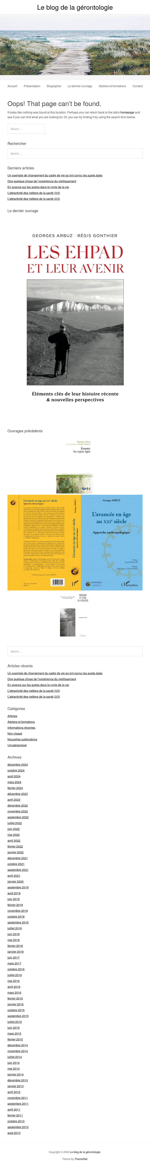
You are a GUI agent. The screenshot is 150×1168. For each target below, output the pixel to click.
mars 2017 (14, 963)
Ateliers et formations (112, 86)
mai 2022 (14, 835)
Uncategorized (17, 745)
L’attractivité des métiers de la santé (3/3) (34, 193)
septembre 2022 (18, 817)
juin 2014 (14, 1063)
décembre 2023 (18, 794)
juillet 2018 (15, 928)
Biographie (54, 86)
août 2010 (14, 1133)
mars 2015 (14, 1033)
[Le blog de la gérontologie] (75, 72)
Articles (12, 716)
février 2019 (15, 905)
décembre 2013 (18, 1080)
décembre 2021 (18, 858)
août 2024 (14, 776)
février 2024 (15, 788)
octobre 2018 (16, 916)
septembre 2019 (18, 887)
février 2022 (15, 846)
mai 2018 (14, 940)
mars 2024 (14, 782)
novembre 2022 (18, 811)
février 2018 (15, 946)
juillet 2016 (15, 975)
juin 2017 (14, 957)
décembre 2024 (18, 764)
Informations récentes (21, 728)
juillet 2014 (15, 1057)
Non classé (15, 733)
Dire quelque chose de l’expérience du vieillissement (42, 181)
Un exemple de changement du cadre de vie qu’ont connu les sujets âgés (55, 175)
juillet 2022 (15, 823)
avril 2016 (14, 987)
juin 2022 (14, 829)
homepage (127, 112)
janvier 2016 (16, 1004)
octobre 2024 (16, 770)
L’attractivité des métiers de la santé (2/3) (34, 199)
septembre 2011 (18, 1103)
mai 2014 (14, 1068)
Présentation (32, 86)
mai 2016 (14, 981)
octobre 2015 (16, 1010)
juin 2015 (14, 1027)
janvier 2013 (16, 1086)
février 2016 (15, 998)
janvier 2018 (16, 951)
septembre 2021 (18, 870)
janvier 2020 (16, 881)
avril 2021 (14, 875)
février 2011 (15, 1115)
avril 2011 (14, 1109)
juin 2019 (14, 899)
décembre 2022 (18, 805)
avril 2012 (14, 1092)
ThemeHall (81, 1159)
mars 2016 (14, 992)
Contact (138, 86)
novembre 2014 (18, 1051)
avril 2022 (14, 840)
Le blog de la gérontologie (75, 7)
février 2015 (15, 1039)
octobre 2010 (16, 1121)
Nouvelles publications (22, 739)
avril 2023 (14, 799)
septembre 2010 (18, 1127)
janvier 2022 (16, 852)
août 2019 (14, 893)
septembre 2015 (18, 1016)
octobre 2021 (16, 864)
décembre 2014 (18, 1045)
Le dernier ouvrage (80, 86)
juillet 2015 (15, 1022)
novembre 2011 (18, 1098)
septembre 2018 (18, 922)
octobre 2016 (16, 969)
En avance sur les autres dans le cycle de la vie (38, 187)
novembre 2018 (18, 911)
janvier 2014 (16, 1074)
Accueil (12, 86)
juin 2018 (14, 934)
